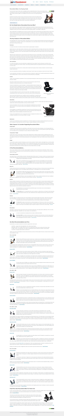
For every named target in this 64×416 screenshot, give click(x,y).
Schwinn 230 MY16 (12, 295)
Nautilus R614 (12, 284)
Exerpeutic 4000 (12, 272)
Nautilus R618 (12, 333)
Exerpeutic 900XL (12, 249)
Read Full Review (25, 164)
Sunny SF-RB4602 (12, 260)
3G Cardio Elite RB (12, 350)
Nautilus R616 (21, 343)
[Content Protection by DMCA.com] (51, 408)
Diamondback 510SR (13, 308)
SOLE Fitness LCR (12, 377)
